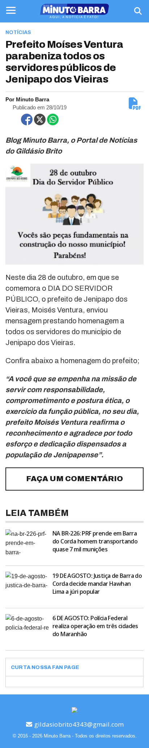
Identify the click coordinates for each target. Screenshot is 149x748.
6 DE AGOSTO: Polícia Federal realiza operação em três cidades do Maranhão (95, 626)
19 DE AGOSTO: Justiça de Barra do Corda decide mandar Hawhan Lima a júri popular (97, 584)
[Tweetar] (40, 119)
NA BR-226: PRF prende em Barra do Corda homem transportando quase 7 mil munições (94, 541)
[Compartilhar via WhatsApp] (53, 119)
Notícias (18, 32)
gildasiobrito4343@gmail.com (78, 724)
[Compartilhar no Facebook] (27, 119)
